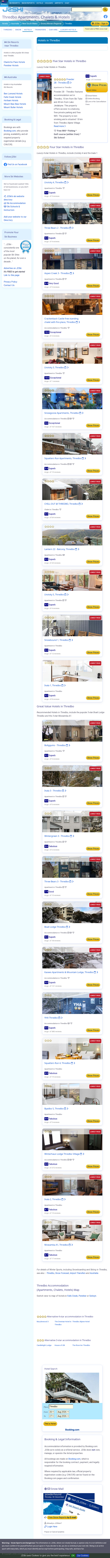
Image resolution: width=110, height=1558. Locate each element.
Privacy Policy (10, 282)
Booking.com (10, 130)
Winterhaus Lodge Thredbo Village (62, 1153)
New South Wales (29, 23)
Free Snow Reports (62, 1517)
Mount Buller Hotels (13, 107)
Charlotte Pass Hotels (14, 62)
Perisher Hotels (11, 65)
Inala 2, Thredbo (52, 1199)
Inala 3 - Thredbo (53, 790)
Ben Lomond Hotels (13, 93)
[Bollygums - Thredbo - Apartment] (72, 730)
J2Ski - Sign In (101, 23)
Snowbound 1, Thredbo (56, 640)
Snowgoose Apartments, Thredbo (61, 412)
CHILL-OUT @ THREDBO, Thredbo (61, 503)
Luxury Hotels (68, 30)
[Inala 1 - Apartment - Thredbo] (72, 670)
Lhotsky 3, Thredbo (54, 367)
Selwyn (92, 1296)
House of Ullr (60, 1345)
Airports (59, 3)
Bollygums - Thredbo (55, 745)
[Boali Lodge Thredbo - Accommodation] (72, 912)
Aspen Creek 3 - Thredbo (57, 273)
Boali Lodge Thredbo (55, 926)
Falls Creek (72, 1296)
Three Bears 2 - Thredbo (56, 227)
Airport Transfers (77, 1273)
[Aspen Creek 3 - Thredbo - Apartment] (72, 258)
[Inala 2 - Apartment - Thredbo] (72, 1184)
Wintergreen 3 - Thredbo (57, 836)
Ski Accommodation (16, 203)
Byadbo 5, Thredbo (54, 1108)
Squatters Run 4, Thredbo (57, 1063)
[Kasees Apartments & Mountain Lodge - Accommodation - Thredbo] (72, 957)
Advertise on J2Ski (12, 268)
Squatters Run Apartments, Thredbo (63, 458)
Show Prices (93, 195)
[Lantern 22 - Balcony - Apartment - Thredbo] (72, 534)
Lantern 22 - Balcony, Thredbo (59, 549)
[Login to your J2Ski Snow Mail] (72, 1504)
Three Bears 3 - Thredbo (56, 881)
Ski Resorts (14, 3)
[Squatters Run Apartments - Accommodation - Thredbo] (72, 443)
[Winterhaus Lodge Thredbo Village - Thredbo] (72, 1139)
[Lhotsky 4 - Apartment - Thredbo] (72, 168)
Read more (59, 126)
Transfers (40, 30)
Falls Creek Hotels (12, 97)
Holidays (49, 3)
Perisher (82, 1296)
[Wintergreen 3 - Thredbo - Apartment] (72, 821)
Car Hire (53, 30)
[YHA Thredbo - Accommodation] (72, 1003)
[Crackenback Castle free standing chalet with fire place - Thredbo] (72, 304)
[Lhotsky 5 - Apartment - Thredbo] (72, 580)
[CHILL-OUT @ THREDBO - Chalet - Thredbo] (72, 489)
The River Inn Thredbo (81, 1345)
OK (73, 1555)
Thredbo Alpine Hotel (81, 1321)
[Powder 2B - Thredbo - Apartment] (44, 88)
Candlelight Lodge (44, 1345)
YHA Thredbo (51, 1017)
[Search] (105, 9)
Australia (15, 23)
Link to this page (11, 275)
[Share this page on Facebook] (105, 17)
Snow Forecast (62, 1273)
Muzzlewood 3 (43, 1321)
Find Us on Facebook (17, 164)
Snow (18, 30)
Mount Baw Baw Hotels (15, 104)
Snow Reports (28, 3)
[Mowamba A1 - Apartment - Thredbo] (72, 1230)
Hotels (5, 23)
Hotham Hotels (11, 100)
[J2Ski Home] (13, 11)
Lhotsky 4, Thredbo (54, 182)
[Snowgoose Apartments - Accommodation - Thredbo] (72, 398)
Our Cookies (82, 1555)
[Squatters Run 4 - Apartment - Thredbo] (72, 1048)
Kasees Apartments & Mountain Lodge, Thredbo (69, 972)
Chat (67, 3)
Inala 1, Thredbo (52, 685)
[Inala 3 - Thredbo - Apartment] (72, 776)
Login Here (52, 1526)
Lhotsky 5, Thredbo (54, 594)
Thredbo (7, 30)
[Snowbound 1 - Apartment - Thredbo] (72, 625)
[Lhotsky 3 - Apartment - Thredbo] (72, 353)
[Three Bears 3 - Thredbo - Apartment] (72, 866)
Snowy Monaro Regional (51, 23)
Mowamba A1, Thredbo (56, 1244)
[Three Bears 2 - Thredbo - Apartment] (72, 213)
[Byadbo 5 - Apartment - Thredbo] (72, 1094)
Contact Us (9, 285)
